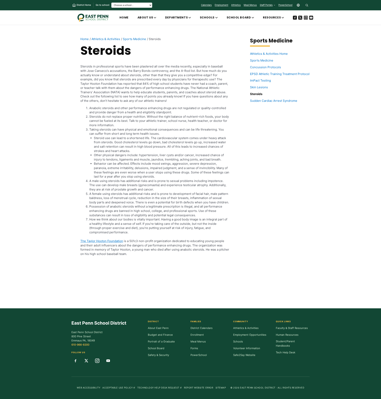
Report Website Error (198, 387)
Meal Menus (250, 6)
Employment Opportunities (249, 334)
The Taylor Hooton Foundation (101, 241)
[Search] (307, 5)
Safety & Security (158, 355)
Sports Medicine (261, 60)
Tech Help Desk (285, 352)
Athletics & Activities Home (269, 54)
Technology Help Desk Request (159, 387)
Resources (272, 17)
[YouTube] (311, 18)
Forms (194, 348)
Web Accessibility (88, 387)
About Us (145, 17)
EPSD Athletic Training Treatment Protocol (280, 74)
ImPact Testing (260, 80)
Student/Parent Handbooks (285, 343)
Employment (221, 5)
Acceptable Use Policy (118, 387)
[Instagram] (306, 18)
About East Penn (158, 328)
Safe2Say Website (244, 355)
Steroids (256, 94)
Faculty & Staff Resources (292, 328)
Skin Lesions (259, 87)
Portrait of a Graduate (161, 341)
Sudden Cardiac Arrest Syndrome (273, 101)
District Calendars (201, 328)
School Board (239, 17)
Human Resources (287, 334)
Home (123, 17)
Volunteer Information (246, 348)
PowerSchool (285, 6)
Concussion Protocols (265, 67)
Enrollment (197, 334)
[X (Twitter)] (300, 18)
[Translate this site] (298, 5)
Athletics (236, 5)
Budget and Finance (160, 334)
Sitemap (221, 387)
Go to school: (103, 5)
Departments (176, 17)
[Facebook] (295, 18)
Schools (207, 17)
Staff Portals (266, 5)
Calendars (206, 5)
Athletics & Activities (246, 328)
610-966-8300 (80, 344)
